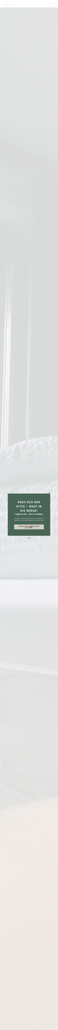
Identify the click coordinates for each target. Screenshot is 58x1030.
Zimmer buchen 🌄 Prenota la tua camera (29, 527)
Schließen (29, 538)
